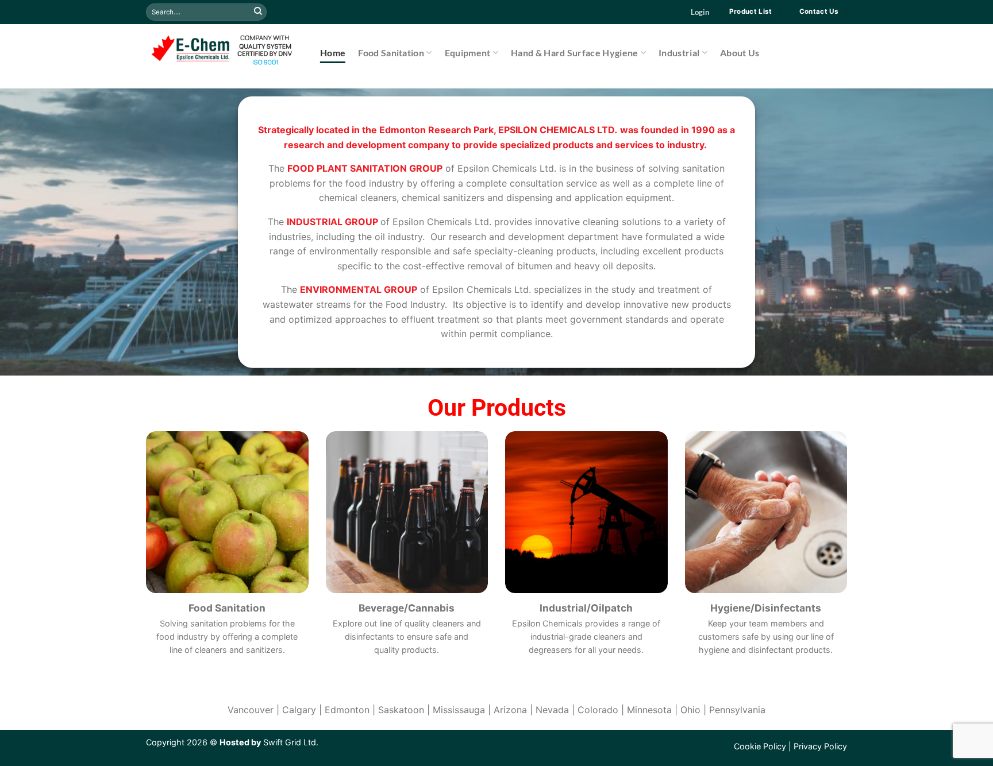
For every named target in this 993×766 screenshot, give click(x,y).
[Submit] (258, 12)
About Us (740, 52)
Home (332, 52)
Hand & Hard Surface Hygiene (574, 52)
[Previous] (34, 232)
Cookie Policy (760, 746)
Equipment (468, 52)
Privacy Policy (820, 746)
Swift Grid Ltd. (289, 742)
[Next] (958, 232)
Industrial (679, 52)
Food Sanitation (391, 52)
